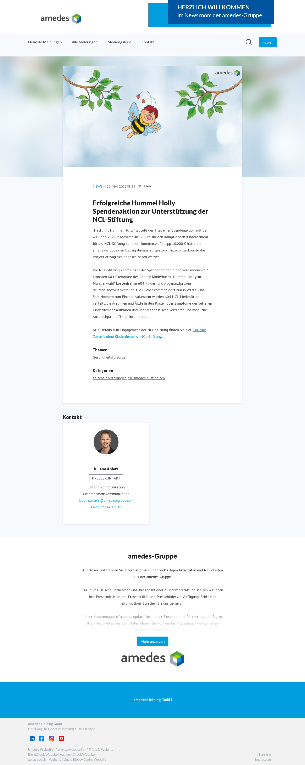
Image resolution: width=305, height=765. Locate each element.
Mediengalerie (119, 42)
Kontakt (148, 42)
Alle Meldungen (85, 42)
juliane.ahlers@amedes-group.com (106, 500)
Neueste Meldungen (45, 42)
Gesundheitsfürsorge (109, 357)
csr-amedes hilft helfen (146, 378)
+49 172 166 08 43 (106, 507)
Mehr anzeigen (152, 641)
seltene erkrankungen (110, 378)
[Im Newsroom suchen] (248, 42)
